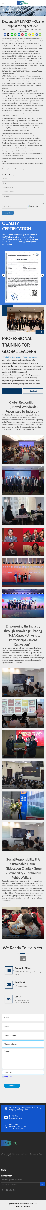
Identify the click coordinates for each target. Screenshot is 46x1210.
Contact (33, 391)
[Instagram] (14, 1190)
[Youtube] (11, 1190)
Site (25, 32)
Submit (7, 213)
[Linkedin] (7, 1190)
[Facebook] (3, 1190)
